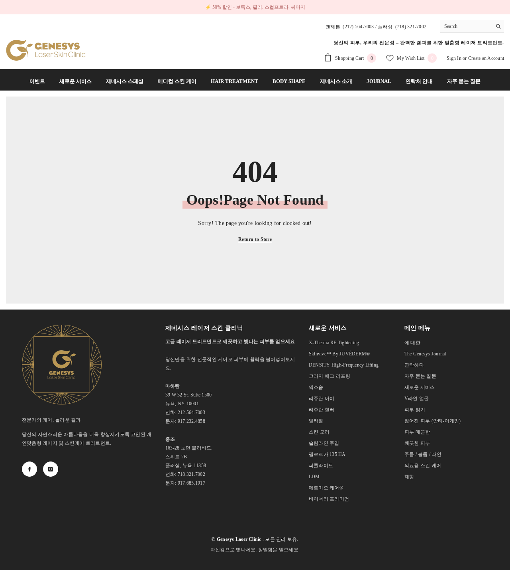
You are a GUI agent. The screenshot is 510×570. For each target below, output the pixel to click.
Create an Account (486, 58)
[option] (255, 7)
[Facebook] (29, 469)
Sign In (455, 58)
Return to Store (255, 239)
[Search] (472, 26)
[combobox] (466, 26)
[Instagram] (50, 469)
